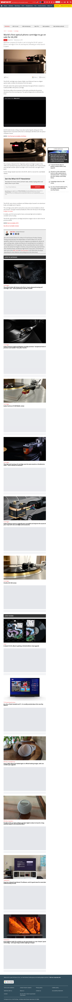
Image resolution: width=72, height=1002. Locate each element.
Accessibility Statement (57, 990)
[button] (70, 2)
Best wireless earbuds (59, 26)
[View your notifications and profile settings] (67, 2)
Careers (6, 993)
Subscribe (58, 2)
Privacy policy (39, 987)
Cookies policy (55, 987)
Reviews (11, 6)
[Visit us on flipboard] (49, 2)
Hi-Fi (23, 6)
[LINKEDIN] (14, 234)
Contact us (38, 990)
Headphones (29, 6)
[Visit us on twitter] (42, 2)
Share (7, 77)
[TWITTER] (11, 234)
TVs (35, 6)
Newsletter (43, 77)
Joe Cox (11, 40)
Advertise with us (8, 990)
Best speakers (46, 26)
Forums (57, 6)
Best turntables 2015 (12, 223)
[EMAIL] (18, 234)
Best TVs (37, 26)
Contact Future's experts (25, 987)
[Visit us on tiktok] (51, 2)
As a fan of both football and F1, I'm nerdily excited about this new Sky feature (59, 188)
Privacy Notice (8, 192)
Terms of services (22, 190)
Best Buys (17, 6)
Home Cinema (42, 6)
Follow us (35, 77)
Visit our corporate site (55, 977)
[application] (25, 112)
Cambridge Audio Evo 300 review (57, 182)
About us (22, 990)
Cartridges (16, 31)
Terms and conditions (9, 987)
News (5, 6)
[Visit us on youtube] (47, 2)
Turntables (10, 31)
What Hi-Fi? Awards (66, 6)
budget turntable (8, 211)
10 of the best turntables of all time (16, 136)
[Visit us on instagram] (45, 2)
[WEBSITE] (16, 234)
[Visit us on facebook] (40, 2)
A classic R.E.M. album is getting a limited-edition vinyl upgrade (58, 166)
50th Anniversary (26, 26)
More (49, 6)
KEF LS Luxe (15, 26)
